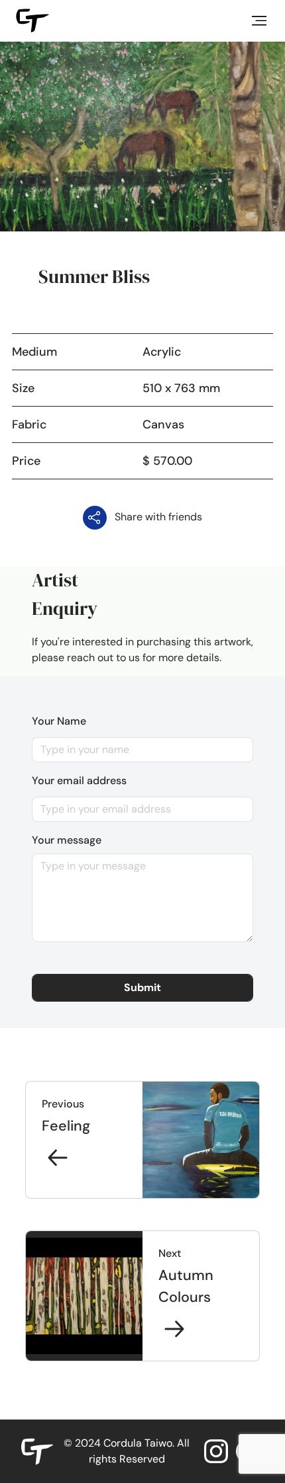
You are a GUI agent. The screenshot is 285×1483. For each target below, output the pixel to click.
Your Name (59, 721)
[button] (142, 988)
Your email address (79, 780)
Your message (66, 840)
